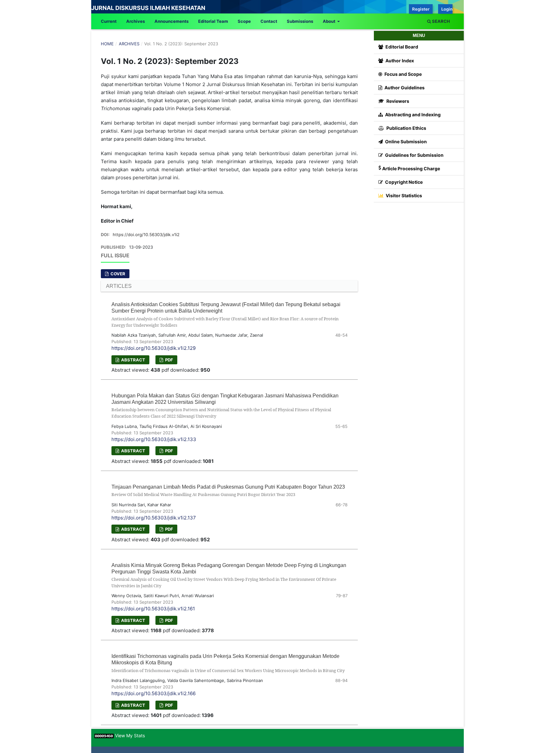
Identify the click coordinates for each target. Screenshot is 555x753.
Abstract (132, 359)
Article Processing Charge (411, 168)
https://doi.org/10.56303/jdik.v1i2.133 (153, 439)
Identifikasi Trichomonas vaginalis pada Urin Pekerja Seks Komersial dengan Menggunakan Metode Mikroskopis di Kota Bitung (228, 663)
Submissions (300, 21)
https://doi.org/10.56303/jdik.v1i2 (146, 234)
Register (420, 9)
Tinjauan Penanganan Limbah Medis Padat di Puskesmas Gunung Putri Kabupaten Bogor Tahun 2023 (228, 490)
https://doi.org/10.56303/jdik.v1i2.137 (153, 518)
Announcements (171, 21)
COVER (117, 273)
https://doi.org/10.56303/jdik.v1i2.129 (153, 348)
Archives (135, 21)
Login (447, 9)
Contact (268, 21)
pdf (168, 359)
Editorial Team (213, 21)
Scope (244, 21)
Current (109, 21)
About (329, 21)
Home (107, 43)
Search (440, 21)
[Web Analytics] (104, 735)
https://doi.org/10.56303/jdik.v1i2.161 (153, 609)
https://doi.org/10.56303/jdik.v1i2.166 (153, 693)
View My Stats (130, 735)
